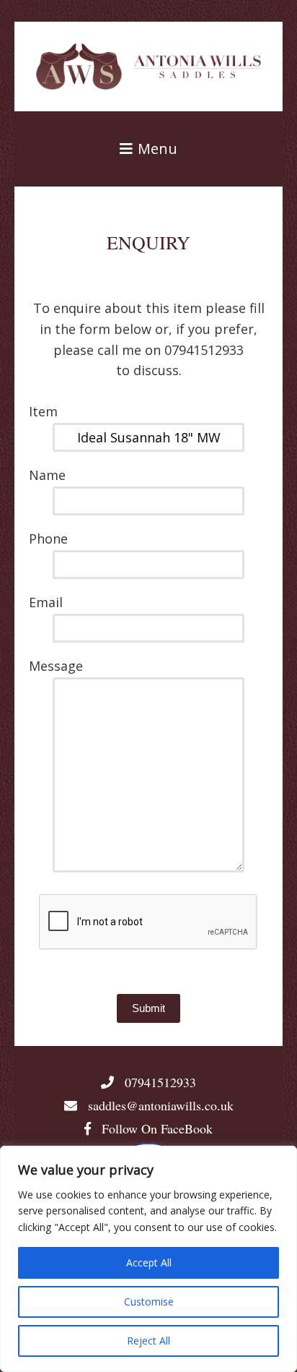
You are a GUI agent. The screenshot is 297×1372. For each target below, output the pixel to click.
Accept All (149, 1262)
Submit (148, 1008)
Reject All (148, 1340)
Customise (149, 1301)
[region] (148, 1259)
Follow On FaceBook (155, 1128)
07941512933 (158, 1082)
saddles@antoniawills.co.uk (161, 1105)
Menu (155, 148)
